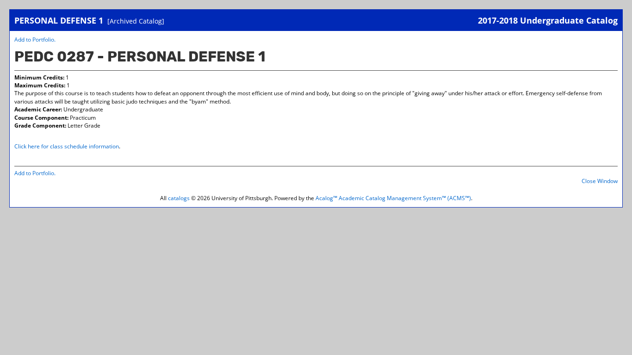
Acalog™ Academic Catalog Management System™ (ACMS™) (393, 198)
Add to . (35, 39)
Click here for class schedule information (66, 146)
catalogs (179, 198)
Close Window (600, 181)
